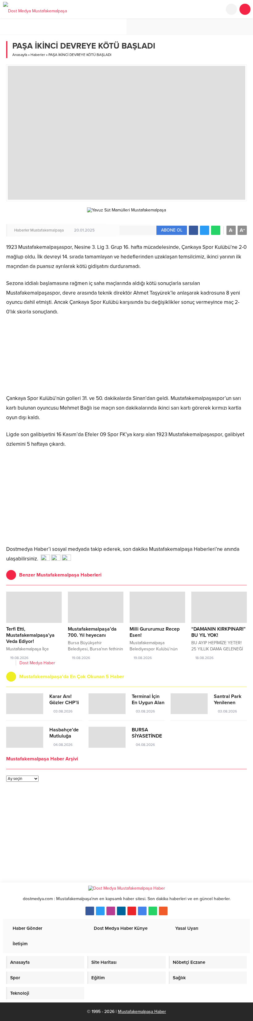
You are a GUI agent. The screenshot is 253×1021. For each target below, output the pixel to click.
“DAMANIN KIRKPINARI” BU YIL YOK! (218, 632)
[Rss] (163, 911)
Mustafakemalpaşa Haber (142, 1011)
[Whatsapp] (152, 911)
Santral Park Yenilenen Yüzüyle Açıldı (229, 702)
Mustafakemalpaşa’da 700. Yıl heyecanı (92, 632)
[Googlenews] (142, 911)
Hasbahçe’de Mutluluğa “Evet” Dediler (65, 736)
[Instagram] (110, 911)
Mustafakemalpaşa (47, 230)
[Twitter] (100, 911)
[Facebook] (89, 911)
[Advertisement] (126, 495)
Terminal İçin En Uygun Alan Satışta (148, 702)
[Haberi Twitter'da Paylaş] (204, 230)
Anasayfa (19, 55)
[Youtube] (131, 911)
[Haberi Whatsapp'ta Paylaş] (215, 230)
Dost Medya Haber (37, 663)
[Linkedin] (121, 911)
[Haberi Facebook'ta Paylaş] (193, 230)
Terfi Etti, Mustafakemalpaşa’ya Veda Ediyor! (30, 635)
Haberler (38, 55)
